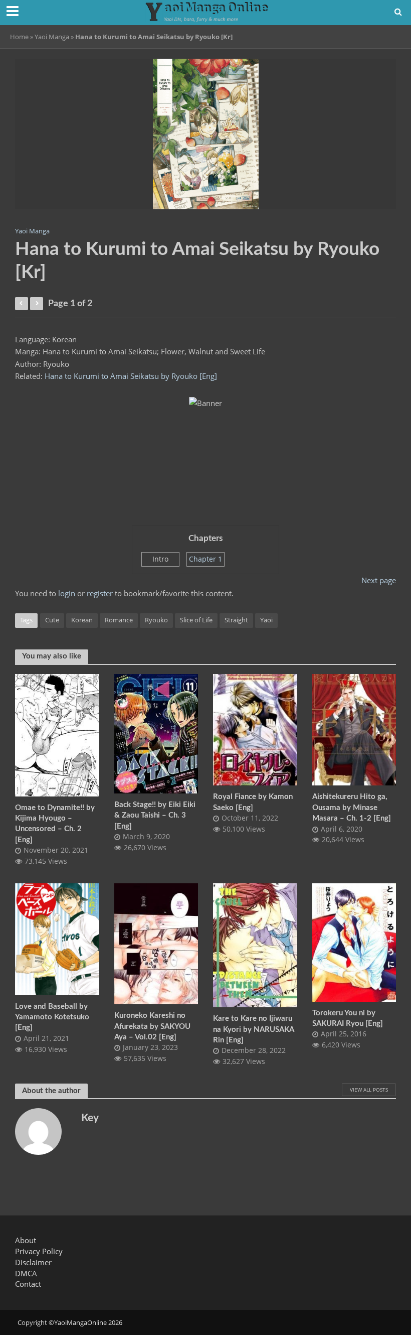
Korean (82, 619)
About (25, 1240)
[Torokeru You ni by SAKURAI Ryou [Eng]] (354, 941)
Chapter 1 (205, 559)
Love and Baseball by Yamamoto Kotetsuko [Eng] (52, 1017)
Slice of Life (196, 619)
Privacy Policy (39, 1251)
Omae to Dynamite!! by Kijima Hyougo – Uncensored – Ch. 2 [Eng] (55, 824)
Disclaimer (33, 1262)
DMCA (26, 1273)
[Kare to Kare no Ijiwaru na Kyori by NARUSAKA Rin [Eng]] (255, 944)
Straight (236, 619)
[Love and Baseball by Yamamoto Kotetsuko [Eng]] (57, 938)
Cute (52, 619)
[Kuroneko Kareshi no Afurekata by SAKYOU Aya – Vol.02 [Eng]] (156, 943)
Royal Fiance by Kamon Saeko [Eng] (253, 802)
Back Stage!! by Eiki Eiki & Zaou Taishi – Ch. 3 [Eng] (154, 815)
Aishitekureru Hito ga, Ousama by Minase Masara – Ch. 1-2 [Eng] (351, 807)
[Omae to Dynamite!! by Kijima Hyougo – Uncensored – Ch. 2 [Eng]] (57, 734)
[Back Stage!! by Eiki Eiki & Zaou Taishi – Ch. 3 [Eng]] (156, 732)
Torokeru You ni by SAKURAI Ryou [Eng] (347, 1018)
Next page (378, 580)
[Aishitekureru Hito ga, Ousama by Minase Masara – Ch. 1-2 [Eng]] (354, 728)
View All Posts (369, 1089)
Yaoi (266, 619)
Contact (28, 1284)
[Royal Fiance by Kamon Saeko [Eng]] (255, 728)
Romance (119, 619)
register (100, 593)
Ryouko (156, 619)
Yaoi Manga (52, 36)
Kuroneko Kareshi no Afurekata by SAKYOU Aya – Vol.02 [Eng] (152, 1026)
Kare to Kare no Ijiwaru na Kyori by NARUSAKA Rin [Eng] (253, 1029)
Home (19, 36)
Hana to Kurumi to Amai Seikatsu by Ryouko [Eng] (131, 376)
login (66, 593)
